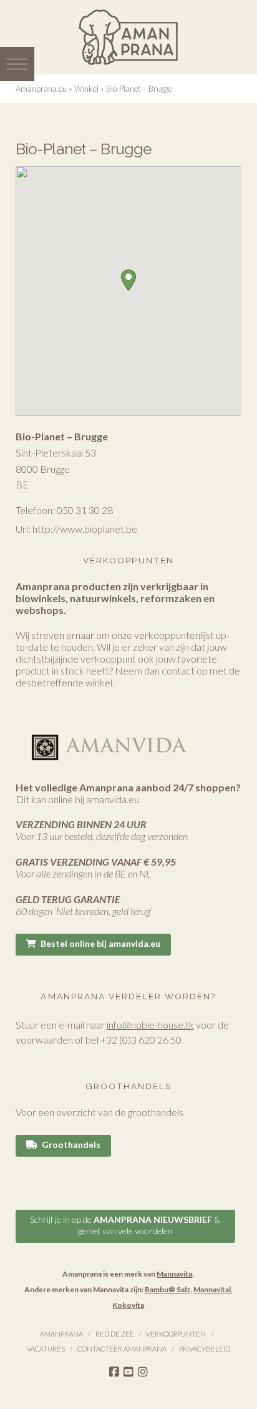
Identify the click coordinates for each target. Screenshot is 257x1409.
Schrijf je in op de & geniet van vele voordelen (125, 1225)
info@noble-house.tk (150, 1025)
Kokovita (128, 1305)
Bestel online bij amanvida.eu (100, 943)
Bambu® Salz (167, 1289)
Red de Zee (114, 1334)
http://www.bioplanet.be (84, 529)
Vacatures (46, 1349)
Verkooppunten (176, 1334)
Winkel (86, 89)
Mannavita (174, 1273)
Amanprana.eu (41, 89)
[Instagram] (143, 1372)
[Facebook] (114, 1372)
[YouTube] (128, 1372)
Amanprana (61, 1334)
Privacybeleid (204, 1349)
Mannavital (212, 1289)
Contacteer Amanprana (122, 1349)
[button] (17, 64)
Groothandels (71, 1144)
